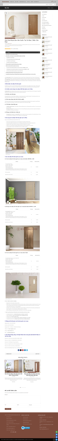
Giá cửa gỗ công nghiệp (45, 22)
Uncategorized (13, 38)
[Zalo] (57, 437)
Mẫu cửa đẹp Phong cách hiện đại (46, 25)
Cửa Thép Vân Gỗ (44, 20)
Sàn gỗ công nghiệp (44, 30)
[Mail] (57, 440)
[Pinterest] (23, 350)
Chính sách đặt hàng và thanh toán (27, 420)
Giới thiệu (16, 1)
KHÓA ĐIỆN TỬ (36, 1)
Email (18, 404)
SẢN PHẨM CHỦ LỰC (23, 1)
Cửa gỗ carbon (44, 17)
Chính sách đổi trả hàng (26, 422)
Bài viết (6, 38)
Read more (13, 381)
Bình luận (6, 394)
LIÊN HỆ (32, 1)
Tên (5, 404)
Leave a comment (7, 46)
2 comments (13, 376)
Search (55, 4)
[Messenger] (57, 434)
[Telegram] (27, 350)
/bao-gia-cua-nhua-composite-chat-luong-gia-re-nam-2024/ (22, 317)
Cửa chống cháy (44, 14)
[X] (21, 350)
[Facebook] (18, 350)
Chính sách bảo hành (25, 417)
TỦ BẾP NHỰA (44, 31)
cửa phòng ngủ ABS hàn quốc (26, 44)
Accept (55, 439)
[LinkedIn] (25, 350)
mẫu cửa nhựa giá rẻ (19, 45)
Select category (49, 4)
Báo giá (8, 38)
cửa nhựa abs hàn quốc (8, 44)
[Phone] (57, 432)
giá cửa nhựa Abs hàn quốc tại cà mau (11, 45)
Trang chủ (12, 1)
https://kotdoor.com (11, 330)
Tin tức (28, 1)
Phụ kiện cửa (44, 28)
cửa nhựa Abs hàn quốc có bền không (16, 44)
